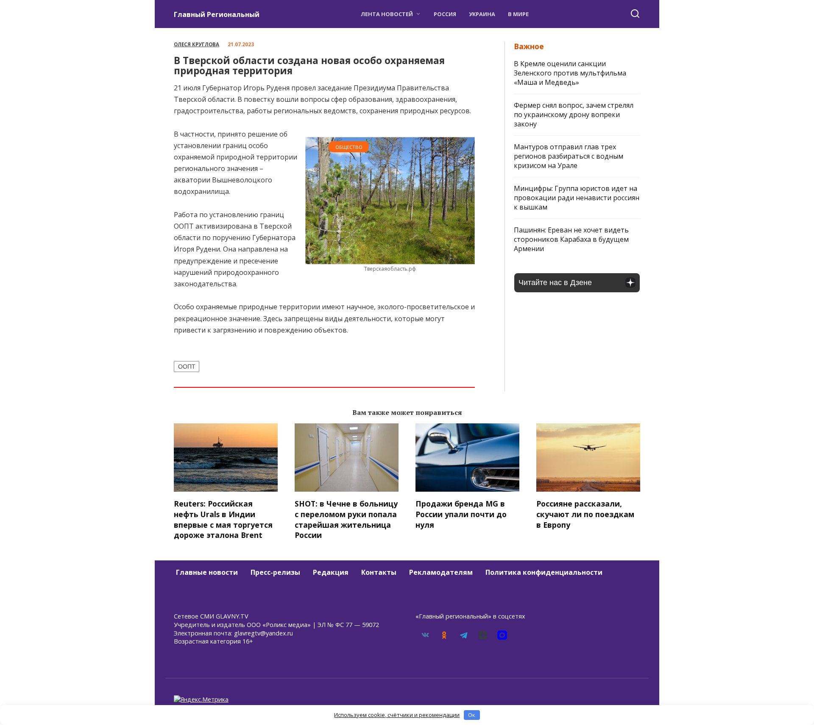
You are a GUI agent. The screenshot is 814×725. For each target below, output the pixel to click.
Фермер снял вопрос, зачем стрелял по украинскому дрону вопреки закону (573, 115)
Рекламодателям (441, 572)
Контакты (378, 572)
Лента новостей (387, 14)
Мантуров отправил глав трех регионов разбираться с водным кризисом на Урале (568, 156)
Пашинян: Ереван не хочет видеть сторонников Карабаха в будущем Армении (571, 239)
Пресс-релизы (275, 572)
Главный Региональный (216, 14)
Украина (482, 14)
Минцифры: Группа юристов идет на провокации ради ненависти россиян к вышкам (576, 198)
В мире (518, 14)
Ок (471, 715)
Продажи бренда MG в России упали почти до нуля (461, 513)
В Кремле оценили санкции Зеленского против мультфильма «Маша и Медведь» (570, 73)
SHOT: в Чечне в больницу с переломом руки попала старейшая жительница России (346, 519)
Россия (445, 14)
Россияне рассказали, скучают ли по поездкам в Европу (585, 513)
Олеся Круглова (196, 44)
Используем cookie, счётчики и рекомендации (397, 715)
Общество (348, 147)
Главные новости (207, 572)
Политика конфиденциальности (543, 572)
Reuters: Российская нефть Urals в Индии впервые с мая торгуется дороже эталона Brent (223, 519)
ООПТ (186, 366)
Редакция (330, 572)
